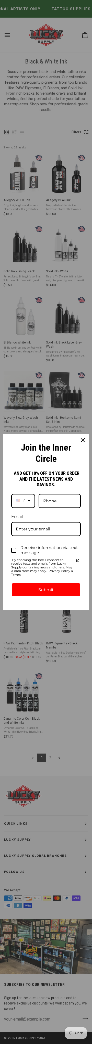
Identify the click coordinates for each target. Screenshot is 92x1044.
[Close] (83, 440)
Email (17, 516)
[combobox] (23, 501)
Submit (46, 589)
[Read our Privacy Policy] (78, 560)
